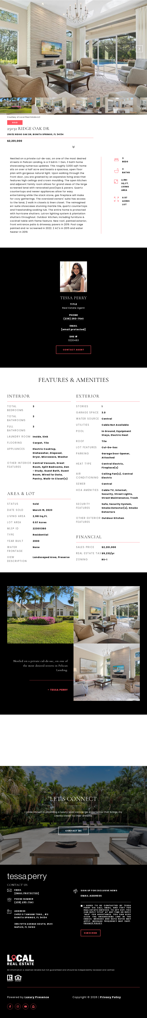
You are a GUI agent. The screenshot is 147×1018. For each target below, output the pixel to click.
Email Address (91, 895)
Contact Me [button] (73, 830)
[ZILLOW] (33, 1006)
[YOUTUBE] (25, 1006)
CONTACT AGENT (73, 349)
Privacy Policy (93, 923)
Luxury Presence (37, 997)
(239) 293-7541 (73, 318)
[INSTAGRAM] (18, 1006)
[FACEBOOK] (10, 1006)
